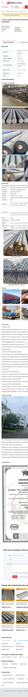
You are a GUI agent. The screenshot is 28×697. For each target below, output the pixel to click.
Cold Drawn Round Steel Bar (9, 667)
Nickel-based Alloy (20, 646)
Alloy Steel (18, 643)
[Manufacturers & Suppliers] (14, 2)
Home (3, 11)
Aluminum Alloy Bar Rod (8, 679)
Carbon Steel (5, 643)
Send (15, 576)
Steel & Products (22, 11)
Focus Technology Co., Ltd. (19, 690)
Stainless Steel (19, 649)
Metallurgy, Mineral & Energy (12, 11)
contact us (6, 15)
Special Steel (14, 664)
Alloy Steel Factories (7, 675)
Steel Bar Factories (20, 675)
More (3, 685)
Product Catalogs (23, 640)
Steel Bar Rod (21, 679)
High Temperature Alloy (7, 646)
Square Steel (23, 664)
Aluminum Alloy (5, 649)
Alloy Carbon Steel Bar (8, 682)
